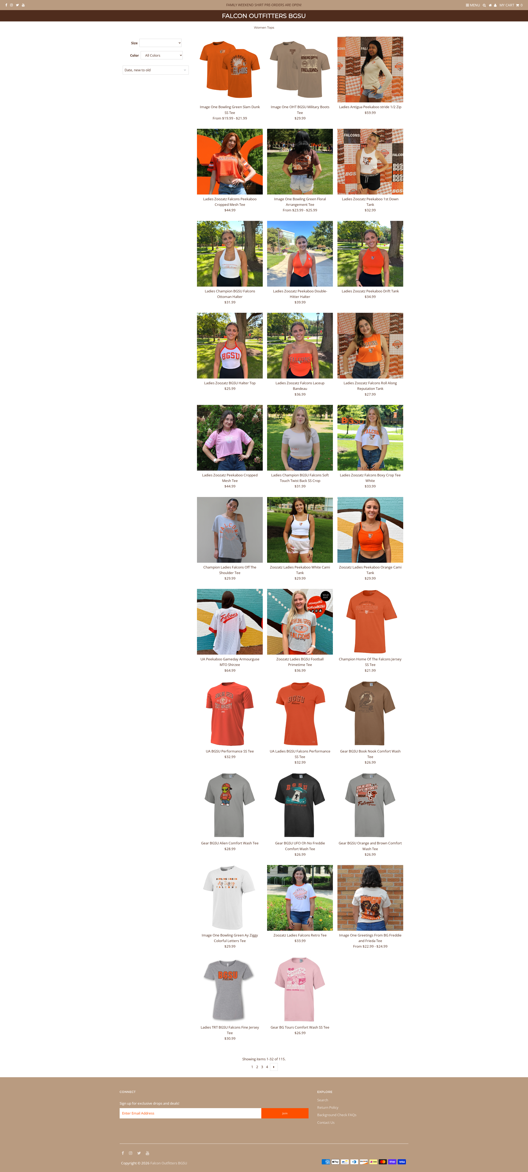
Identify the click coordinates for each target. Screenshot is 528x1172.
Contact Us (326, 1122)
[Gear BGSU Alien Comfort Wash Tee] (230, 806)
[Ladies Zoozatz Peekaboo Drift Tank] (370, 254)
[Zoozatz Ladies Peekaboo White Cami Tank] (300, 530)
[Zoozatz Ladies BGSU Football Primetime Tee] (300, 622)
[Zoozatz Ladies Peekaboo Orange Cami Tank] (370, 530)
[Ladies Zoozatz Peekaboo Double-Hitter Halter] (300, 254)
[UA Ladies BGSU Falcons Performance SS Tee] (300, 714)
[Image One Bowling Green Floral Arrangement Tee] (300, 162)
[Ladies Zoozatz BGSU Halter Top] (230, 346)
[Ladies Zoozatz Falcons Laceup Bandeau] (300, 346)
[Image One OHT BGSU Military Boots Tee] (300, 69)
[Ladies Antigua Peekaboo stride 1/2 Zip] (370, 69)
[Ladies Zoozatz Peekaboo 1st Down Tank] (370, 162)
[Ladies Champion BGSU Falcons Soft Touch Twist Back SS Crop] (300, 438)
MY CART (511, 5)
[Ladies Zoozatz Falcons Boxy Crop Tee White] (370, 438)
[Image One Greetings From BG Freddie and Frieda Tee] (370, 898)
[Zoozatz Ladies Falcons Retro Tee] (300, 898)
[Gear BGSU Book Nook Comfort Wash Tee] (370, 714)
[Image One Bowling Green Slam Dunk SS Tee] (230, 69)
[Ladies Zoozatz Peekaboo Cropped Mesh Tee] (230, 438)
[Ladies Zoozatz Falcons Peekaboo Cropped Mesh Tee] (230, 162)
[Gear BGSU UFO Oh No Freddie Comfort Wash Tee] (300, 806)
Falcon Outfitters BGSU (264, 15)
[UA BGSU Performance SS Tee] (230, 714)
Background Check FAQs (336, 1114)
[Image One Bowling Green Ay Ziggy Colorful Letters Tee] (230, 898)
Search (322, 1100)
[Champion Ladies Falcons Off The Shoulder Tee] (230, 530)
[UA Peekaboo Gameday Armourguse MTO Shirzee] (230, 622)
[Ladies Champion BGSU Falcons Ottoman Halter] (230, 254)
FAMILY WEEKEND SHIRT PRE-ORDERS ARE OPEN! (264, 5)
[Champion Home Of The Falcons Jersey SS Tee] (370, 622)
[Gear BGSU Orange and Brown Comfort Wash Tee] (370, 806)
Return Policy (327, 1107)
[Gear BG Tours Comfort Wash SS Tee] (300, 990)
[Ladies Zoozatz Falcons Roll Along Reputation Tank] (370, 346)
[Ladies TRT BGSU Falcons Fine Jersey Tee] (230, 990)
